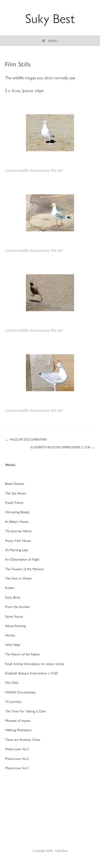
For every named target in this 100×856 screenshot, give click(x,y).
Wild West (12, 644)
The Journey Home (18, 530)
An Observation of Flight (22, 559)
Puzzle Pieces (14, 502)
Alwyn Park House (18, 540)
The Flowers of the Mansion (24, 568)
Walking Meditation (18, 729)
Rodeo (9, 587)
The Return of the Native (22, 653)
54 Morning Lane (16, 549)
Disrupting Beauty (17, 511)
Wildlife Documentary (20, 691)
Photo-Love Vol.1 (17, 767)
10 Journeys (13, 701)
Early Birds (12, 597)
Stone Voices (14, 616)
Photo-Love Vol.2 (17, 758)
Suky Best (50, 18)
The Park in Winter (18, 578)
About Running (15, 625)
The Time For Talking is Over (25, 711)
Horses (10, 634)
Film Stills (11, 682)
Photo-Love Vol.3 (17, 748)
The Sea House (15, 492)
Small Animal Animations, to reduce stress (34, 663)
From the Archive (17, 606)
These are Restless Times (22, 739)
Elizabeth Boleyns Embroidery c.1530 (31, 672)
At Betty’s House (17, 521)
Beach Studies (14, 483)
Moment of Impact (18, 720)
